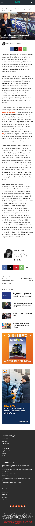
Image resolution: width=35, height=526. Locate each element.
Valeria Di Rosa (10, 43)
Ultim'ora (8, 9)
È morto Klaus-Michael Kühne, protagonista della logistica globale (22, 305)
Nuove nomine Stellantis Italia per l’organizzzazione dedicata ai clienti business (22, 295)
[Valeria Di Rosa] (4, 43)
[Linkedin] (20, 259)
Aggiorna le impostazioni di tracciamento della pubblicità (20, 523)
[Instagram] (17, 259)
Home (3, 9)
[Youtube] (24, 506)
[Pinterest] (20, 49)
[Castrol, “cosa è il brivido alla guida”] (6, 316)
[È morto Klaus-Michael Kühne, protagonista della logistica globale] (6, 305)
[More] (29, 49)
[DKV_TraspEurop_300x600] (16, 425)
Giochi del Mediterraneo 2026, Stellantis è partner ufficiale (21, 325)
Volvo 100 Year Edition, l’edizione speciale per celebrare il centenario (17, 474)
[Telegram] (19, 506)
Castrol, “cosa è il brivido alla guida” (11, 482)
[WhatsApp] (25, 49)
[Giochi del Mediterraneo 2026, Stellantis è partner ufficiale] (6, 326)
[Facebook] (12, 49)
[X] (16, 49)
